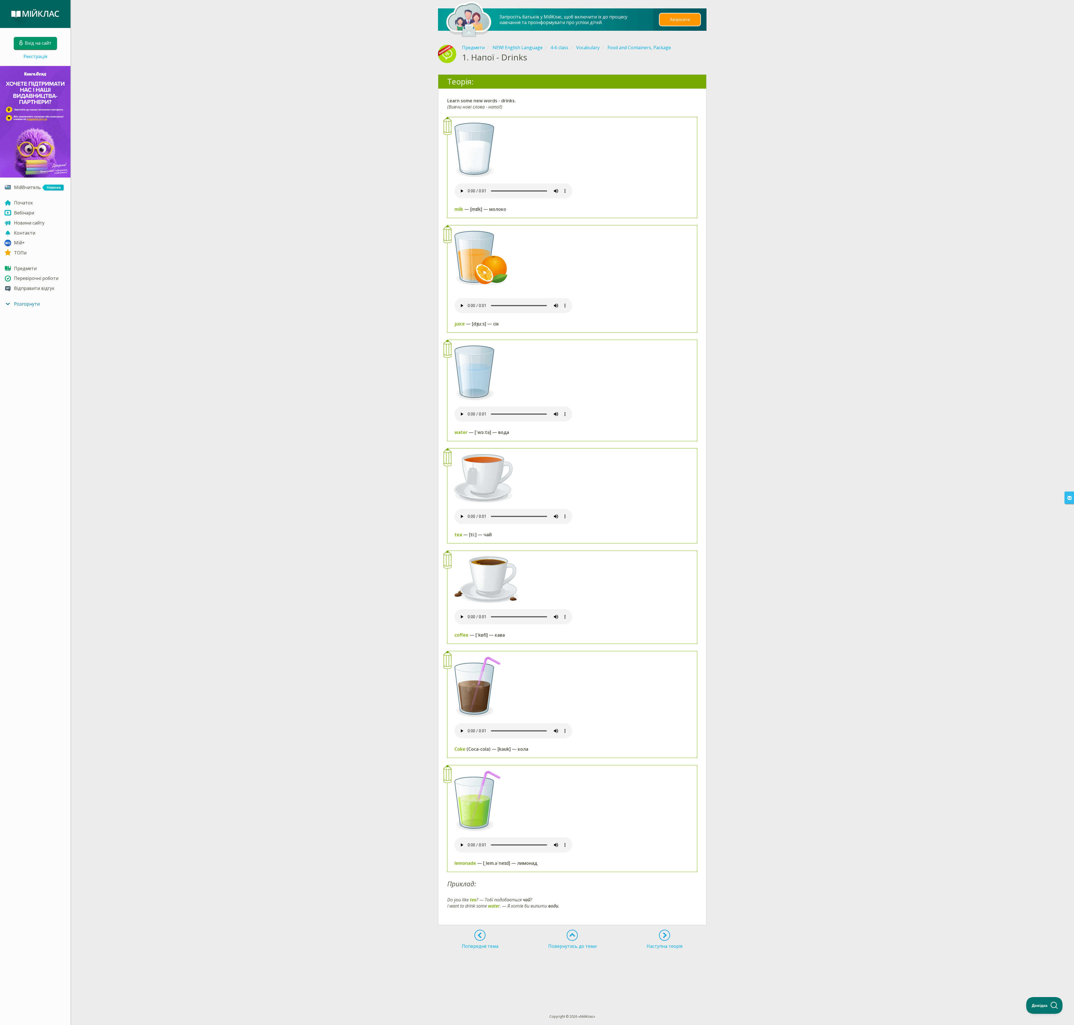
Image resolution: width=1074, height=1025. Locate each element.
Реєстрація (35, 56)
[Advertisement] (572, 971)
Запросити (680, 19)
